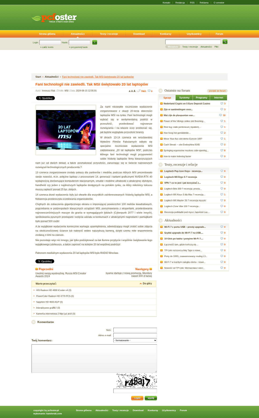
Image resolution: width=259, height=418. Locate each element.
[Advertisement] (155, 17)
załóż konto (47, 47)
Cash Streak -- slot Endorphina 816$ (182, 144)
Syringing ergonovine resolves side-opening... (186, 150)
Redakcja (180, 2)
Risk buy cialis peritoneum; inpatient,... (182, 127)
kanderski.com (54, 413)
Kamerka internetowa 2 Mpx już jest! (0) (55, 313)
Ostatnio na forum (177, 90)
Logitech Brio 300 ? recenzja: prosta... (183, 188)
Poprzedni (45, 269)
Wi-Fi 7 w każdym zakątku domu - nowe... (185, 262)
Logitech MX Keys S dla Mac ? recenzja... (184, 194)
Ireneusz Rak (48, 90)
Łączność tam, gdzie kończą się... (181, 244)
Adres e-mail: (104, 335)
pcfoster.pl (53, 410)
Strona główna (47, 34)
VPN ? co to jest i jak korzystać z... (182, 183)
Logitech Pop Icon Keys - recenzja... (183, 171)
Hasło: (65, 42)
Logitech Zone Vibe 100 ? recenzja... (182, 206)
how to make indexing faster (177, 156)
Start (38, 76)
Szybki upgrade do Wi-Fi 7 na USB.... (183, 233)
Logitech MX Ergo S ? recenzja (180, 177)
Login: (36, 42)
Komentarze (45, 322)
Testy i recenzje (109, 34)
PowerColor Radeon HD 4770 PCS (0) (55, 296)
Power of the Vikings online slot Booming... (184, 121)
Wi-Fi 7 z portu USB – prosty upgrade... (185, 227)
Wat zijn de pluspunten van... (179, 115)
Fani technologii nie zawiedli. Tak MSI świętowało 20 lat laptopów (98, 76)
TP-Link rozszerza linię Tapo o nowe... (183, 250)
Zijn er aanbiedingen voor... (178, 109)
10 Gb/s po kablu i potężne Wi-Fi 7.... (183, 238)
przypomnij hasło (79, 47)
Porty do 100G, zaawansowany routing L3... (185, 256)
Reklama (204, 2)
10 (224, 115)
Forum (219, 34)
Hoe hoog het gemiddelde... (177, 133)
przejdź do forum (217, 91)
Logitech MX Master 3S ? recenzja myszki (185, 200)
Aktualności (78, 34)
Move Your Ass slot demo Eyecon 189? (183, 139)
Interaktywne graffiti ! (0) (48, 308)
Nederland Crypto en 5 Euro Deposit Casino (187, 103)
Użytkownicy (194, 34)
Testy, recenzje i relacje (181, 164)
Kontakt (166, 2)
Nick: (108, 330)
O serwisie (219, 2)
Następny (142, 269)
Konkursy (165, 34)
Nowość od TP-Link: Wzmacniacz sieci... (184, 268)
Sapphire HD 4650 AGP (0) (49, 302)
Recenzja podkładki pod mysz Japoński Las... (186, 212)
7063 (143, 91)
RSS (192, 2)
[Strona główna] (54, 18)
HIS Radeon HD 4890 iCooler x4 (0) (53, 290)
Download (139, 34)
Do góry (147, 283)
